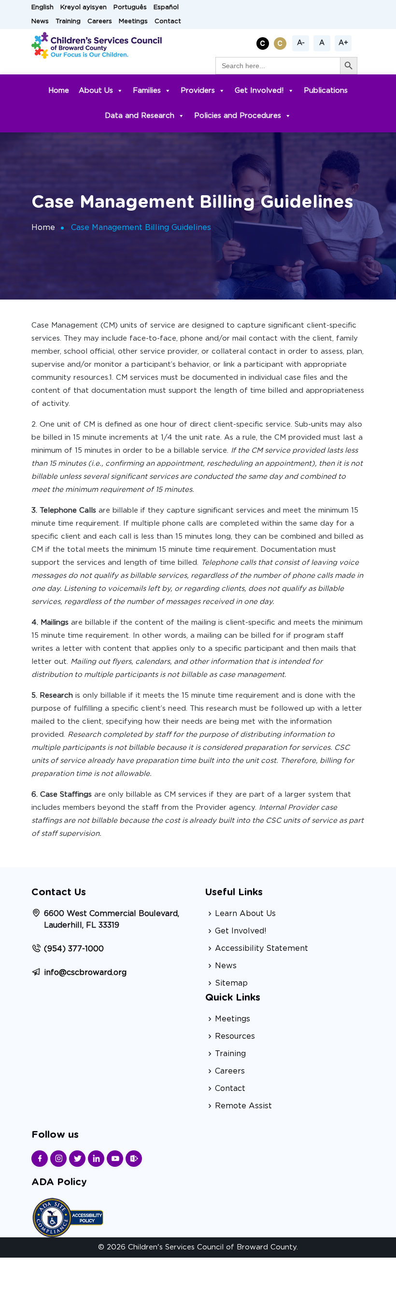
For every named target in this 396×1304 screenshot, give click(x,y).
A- (301, 43)
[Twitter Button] (77, 1158)
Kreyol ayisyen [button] (83, 7)
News (40, 21)
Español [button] (166, 7)
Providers (198, 90)
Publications (326, 90)
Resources (235, 1036)
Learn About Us (245, 913)
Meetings (133, 21)
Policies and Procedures (237, 115)
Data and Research (139, 115)
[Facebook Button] (39, 1158)
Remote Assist (243, 1106)
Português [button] (130, 7)
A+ (343, 43)
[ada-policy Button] (67, 1216)
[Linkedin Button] (96, 1158)
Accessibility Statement (261, 948)
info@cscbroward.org (85, 972)
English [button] (42, 7)
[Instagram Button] (58, 1158)
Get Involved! (259, 90)
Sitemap (231, 983)
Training (68, 21)
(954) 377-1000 (74, 949)
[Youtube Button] (115, 1158)
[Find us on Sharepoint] (134, 1158)
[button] (263, 41)
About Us (96, 90)
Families (147, 90)
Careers (99, 21)
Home (58, 90)
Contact (168, 21)
